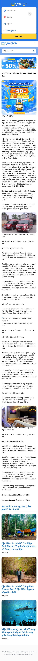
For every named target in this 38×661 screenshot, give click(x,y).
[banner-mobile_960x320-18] (19, 63)
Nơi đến (9, 17)
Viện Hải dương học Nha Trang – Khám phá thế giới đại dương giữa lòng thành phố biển (19, 632)
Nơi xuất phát (11, 10)
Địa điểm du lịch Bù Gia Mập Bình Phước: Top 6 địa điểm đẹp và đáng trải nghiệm (19, 546)
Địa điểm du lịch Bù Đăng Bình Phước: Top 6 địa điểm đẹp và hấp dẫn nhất (18, 589)
